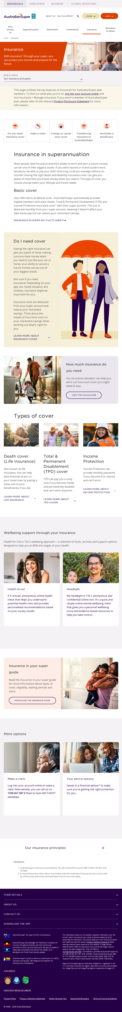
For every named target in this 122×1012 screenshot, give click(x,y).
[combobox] (43, 78)
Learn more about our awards (17, 990)
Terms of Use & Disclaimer (105, 998)
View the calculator (84, 395)
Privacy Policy (10, 998)
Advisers (57, 3)
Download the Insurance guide (32, 700)
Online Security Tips (58, 998)
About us (50, 16)
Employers (37, 3)
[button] (61, 848)
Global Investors (83, 3)
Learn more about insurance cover (26, 337)
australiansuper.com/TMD (72, 951)
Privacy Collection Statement (32, 998)
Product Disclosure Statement (71, 101)
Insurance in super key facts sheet (38, 220)
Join (108, 16)
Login (89, 16)
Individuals (15, 3)
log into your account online (82, 93)
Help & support (65, 16)
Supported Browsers (79, 998)
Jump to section (11, 75)
